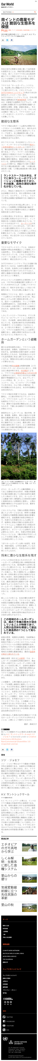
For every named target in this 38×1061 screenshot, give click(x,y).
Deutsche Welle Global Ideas (13, 953)
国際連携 (5, 987)
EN (36, 1)
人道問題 (5, 931)
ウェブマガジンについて (10, 975)
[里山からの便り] (29, 878)
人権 (4, 934)
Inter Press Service (9, 956)
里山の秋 (7, 904)
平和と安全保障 (7, 937)
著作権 (5, 993)
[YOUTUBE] (4, 1026)
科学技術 (5, 928)
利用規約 (5, 984)
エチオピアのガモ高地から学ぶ (9, 848)
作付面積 (15, 366)
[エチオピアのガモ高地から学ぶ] (29, 847)
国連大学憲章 (6, 978)
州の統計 (24, 371)
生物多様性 (19, 30)
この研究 (20, 658)
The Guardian (8, 959)
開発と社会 (4, 30)
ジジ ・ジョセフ (22, 34)
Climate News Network (11, 950)
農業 (10, 30)
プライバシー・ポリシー (10, 990)
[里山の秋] (29, 908)
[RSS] (4, 1030)
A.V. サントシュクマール (15, 794)
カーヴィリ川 (26, 223)
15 (27, 373)
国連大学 (5, 962)
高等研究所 (21, 100)
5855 (32, 373)
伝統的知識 (26, 30)
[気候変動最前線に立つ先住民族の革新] (29, 890)
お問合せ (5, 981)
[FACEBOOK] (4, 1022)
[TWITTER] (4, 1017)
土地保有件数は (20, 373)
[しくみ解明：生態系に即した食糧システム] (29, 861)
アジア (14, 30)
